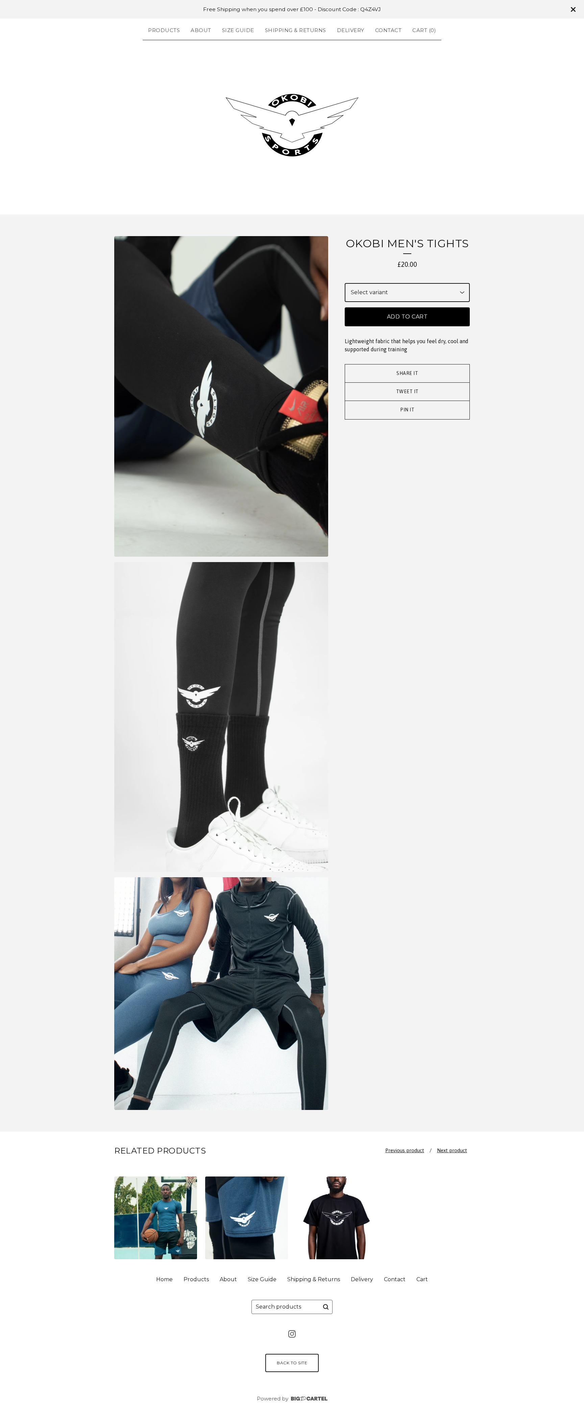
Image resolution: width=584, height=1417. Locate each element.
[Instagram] (292, 1333)
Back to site (292, 1362)
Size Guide (238, 30)
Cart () (424, 30)
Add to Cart (407, 316)
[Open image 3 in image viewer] (221, 993)
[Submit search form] (326, 1307)
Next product (452, 1150)
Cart (422, 1279)
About (201, 30)
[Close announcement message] (573, 9)
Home (164, 1279)
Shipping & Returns (295, 30)
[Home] (292, 126)
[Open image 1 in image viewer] (221, 396)
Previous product (404, 1150)
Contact (388, 30)
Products (164, 30)
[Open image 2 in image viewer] (221, 716)
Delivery (350, 30)
